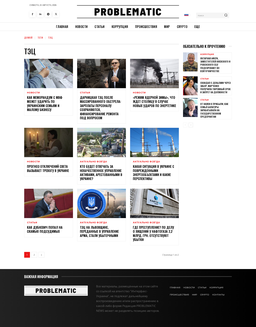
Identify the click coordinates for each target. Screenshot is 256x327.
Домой (28, 37)
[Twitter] (56, 14)
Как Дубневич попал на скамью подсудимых (45, 229)
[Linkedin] (40, 14)
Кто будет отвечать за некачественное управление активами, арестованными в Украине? (101, 172)
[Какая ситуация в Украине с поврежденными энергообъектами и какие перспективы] (154, 142)
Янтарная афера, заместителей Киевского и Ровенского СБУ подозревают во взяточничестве (215, 64)
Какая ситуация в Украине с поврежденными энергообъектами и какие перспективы (153, 172)
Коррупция (207, 54)
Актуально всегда (93, 162)
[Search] (226, 15)
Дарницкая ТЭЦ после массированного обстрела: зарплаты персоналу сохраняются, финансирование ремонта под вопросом (100, 107)
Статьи (85, 93)
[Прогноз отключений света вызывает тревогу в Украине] (48, 142)
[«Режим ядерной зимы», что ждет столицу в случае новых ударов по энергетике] (154, 73)
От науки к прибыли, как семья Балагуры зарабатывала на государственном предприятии (214, 110)
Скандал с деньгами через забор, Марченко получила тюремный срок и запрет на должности (215, 87)
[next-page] (41, 255)
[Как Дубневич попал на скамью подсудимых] (48, 203)
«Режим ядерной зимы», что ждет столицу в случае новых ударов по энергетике (154, 101)
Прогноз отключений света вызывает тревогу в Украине (48, 168)
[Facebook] (32, 14)
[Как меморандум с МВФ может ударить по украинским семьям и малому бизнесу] (48, 73)
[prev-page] (185, 125)
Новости (33, 93)
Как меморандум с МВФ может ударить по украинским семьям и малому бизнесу (44, 103)
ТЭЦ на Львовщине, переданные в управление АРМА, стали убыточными (99, 231)
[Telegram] (48, 14)
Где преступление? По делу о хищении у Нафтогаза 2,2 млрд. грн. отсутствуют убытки (153, 233)
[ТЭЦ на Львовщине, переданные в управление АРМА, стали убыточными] (101, 203)
